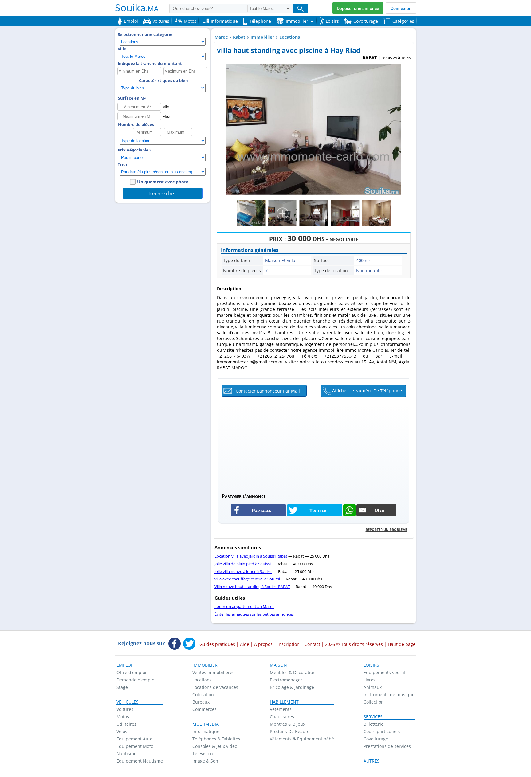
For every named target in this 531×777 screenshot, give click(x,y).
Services (373, 717)
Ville (122, 49)
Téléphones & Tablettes (216, 739)
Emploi (124, 665)
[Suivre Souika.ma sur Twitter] (189, 644)
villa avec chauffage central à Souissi (247, 579)
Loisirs (371, 665)
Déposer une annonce (358, 8)
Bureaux (201, 702)
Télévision (202, 753)
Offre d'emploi (131, 672)
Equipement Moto (134, 746)
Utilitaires (126, 724)
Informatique (205, 731)
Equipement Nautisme (139, 761)
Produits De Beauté (289, 731)
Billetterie (374, 724)
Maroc (221, 37)
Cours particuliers (382, 731)
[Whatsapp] (349, 510)
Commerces (204, 709)
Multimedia (205, 724)
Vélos (121, 731)
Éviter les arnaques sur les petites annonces (254, 614)
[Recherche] (300, 8)
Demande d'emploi (135, 680)
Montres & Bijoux (287, 724)
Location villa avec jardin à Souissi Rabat (250, 556)
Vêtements (281, 709)
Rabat (239, 37)
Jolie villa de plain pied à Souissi (242, 564)
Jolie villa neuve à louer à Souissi (243, 571)
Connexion (401, 8)
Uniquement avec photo (163, 182)
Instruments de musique (389, 694)
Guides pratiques (217, 644)
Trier (123, 164)
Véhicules (127, 702)
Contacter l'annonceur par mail (268, 391)
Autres (372, 761)
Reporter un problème (386, 529)
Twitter (317, 510)
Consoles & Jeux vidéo (214, 746)
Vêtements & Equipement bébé (302, 739)
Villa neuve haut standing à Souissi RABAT (252, 586)
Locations (289, 37)
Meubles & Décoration (293, 672)
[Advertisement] (313, 446)
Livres (370, 680)
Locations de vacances (215, 687)
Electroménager (286, 680)
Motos (122, 717)
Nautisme (126, 753)
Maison (278, 665)
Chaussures (282, 717)
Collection (374, 702)
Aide (244, 644)
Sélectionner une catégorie (145, 34)
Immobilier (262, 37)
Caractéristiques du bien (163, 80)
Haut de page (401, 644)
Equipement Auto (134, 739)
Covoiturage (376, 739)
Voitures (124, 709)
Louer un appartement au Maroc (244, 606)
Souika (137, 7)
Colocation (203, 694)
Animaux (373, 687)
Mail (379, 510)
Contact (312, 644)
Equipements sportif (385, 672)
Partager (262, 510)
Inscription (288, 644)
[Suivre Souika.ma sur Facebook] (174, 644)
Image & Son (205, 761)
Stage (122, 687)
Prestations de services (387, 746)
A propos (263, 644)
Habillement (284, 702)
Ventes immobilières (213, 672)
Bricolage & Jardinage (292, 687)
